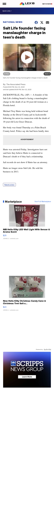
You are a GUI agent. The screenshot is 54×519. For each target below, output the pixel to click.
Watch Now (46, 4)
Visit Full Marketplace (43, 201)
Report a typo (9, 185)
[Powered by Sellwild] (47, 349)
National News (12, 22)
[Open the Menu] (4, 4)
